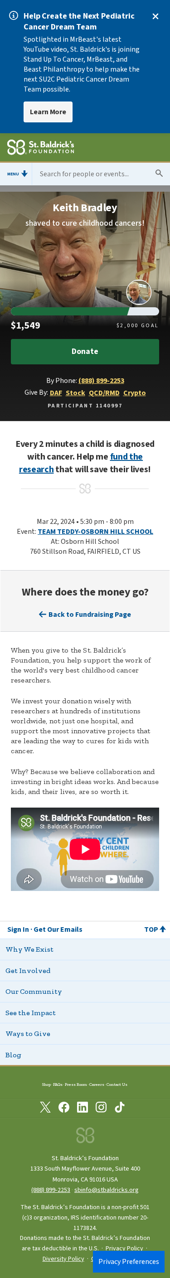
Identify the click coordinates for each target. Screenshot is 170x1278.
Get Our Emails (58, 929)
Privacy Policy (124, 1248)
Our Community (33, 991)
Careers (96, 1084)
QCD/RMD (104, 393)
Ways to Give (27, 1033)
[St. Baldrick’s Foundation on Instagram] (101, 1109)
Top (151, 929)
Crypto (134, 393)
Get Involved (27, 970)
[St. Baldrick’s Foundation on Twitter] (45, 1109)
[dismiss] (155, 16)
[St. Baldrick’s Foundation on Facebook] (63, 1109)
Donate (85, 351)
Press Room (76, 1084)
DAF (56, 393)
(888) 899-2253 (101, 381)
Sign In (18, 929)
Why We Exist (29, 949)
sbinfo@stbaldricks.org (106, 1190)
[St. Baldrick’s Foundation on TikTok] (119, 1109)
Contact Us (117, 1084)
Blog (13, 1054)
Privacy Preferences (128, 1262)
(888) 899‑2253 (50, 1190)
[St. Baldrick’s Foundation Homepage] (40, 148)
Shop (46, 1084)
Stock (75, 393)
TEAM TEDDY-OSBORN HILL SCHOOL (95, 532)
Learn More (48, 112)
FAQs (58, 1084)
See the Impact (30, 1012)
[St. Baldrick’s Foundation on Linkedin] (82, 1109)
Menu (13, 174)
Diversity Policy (63, 1258)
